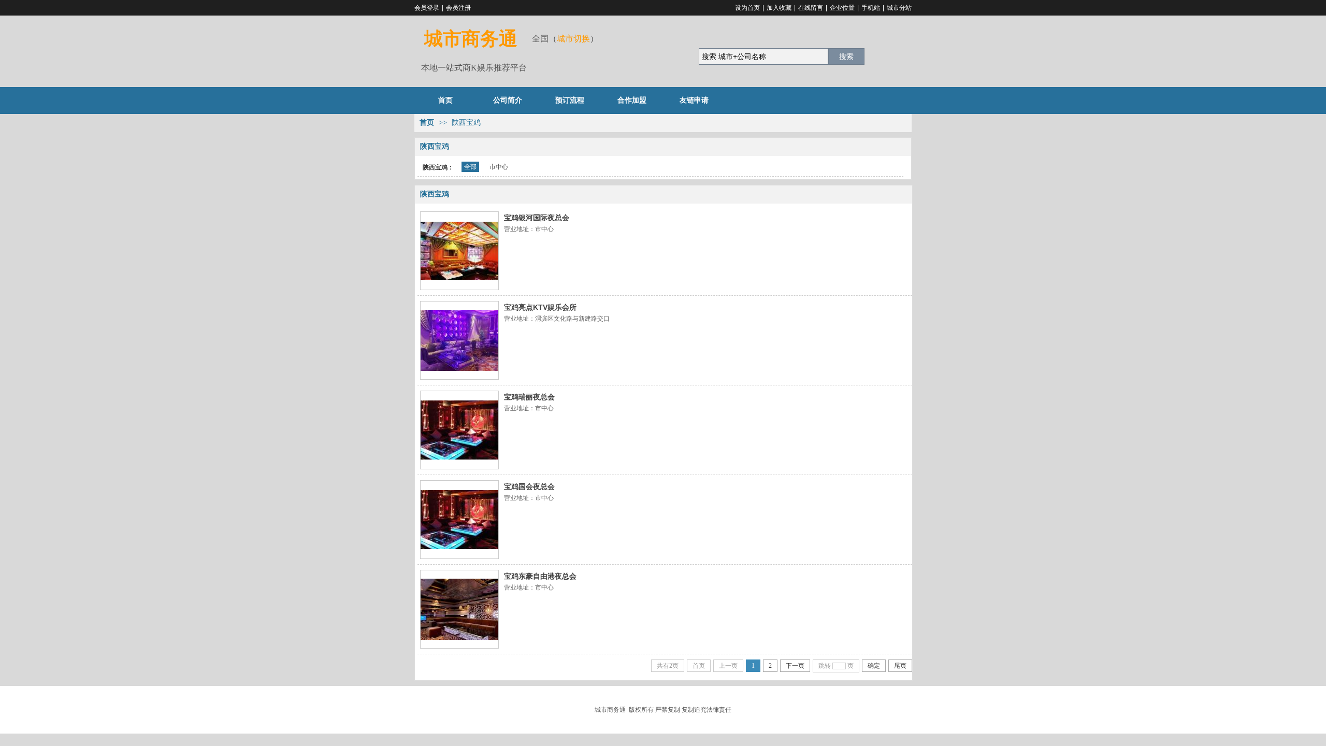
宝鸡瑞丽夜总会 (529, 397)
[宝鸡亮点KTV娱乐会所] (459, 340)
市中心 (498, 166)
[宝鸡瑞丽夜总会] (459, 430)
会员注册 (458, 7)
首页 (427, 122)
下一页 (795, 665)
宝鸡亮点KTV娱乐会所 (540, 307)
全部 (470, 166)
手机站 (870, 7)
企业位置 (842, 7)
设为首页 (747, 7)
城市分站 (899, 7)
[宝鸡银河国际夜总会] (459, 250)
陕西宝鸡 (466, 122)
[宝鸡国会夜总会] (459, 519)
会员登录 (426, 7)
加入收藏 (779, 7)
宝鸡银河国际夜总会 (536, 217)
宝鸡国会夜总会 (529, 486)
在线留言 (810, 7)
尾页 (900, 665)
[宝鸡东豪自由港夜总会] (459, 609)
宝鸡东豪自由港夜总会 (540, 576)
